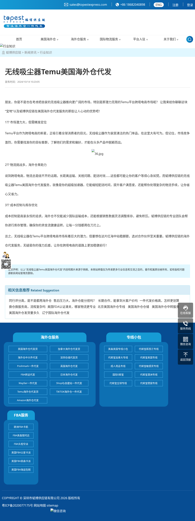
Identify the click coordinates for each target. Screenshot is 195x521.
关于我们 (170, 39)
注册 (175, 5)
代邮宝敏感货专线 (149, 366)
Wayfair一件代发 (28, 383)
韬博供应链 (13, 52)
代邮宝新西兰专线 (149, 349)
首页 (19, 39)
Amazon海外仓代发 (28, 400)
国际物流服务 (109, 39)
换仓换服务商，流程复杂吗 (27, 307)
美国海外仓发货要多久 (24, 313)
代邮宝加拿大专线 (118, 357)
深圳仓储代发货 (69, 357)
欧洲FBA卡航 (21, 426)
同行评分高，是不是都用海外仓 (30, 301)
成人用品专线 (118, 366)
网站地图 (40, 505)
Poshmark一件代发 (28, 366)
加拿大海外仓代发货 (69, 349)
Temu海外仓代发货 (27, 391)
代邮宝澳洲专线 (148, 374)
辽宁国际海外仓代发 (56, 313)
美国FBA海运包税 (21, 469)
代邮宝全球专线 (118, 383)
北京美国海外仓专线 (111, 307)
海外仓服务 (78, 39)
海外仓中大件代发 (28, 357)
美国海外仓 (48, 39)
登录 (190, 5)
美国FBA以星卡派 (21, 452)
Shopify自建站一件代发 (69, 383)
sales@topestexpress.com (88, 4)
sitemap (52, 505)
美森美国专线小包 (118, 349)
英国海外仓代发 (69, 366)
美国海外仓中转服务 (165, 307)
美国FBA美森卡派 (21, 461)
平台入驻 (139, 39)
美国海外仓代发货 (28, 349)
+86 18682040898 (132, 4)
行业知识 (46, 52)
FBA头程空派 (21, 444)
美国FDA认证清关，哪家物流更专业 (71, 307)
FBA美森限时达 (21, 435)
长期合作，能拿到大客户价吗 (118, 301)
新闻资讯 (30, 52)
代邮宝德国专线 (148, 383)
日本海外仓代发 (69, 374)
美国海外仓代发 (48, 111)
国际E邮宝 (118, 374)
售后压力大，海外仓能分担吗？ (75, 301)
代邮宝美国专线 (148, 357)
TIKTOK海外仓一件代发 (69, 391)
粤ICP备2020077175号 (17, 505)
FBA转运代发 (28, 374)
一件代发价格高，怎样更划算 (159, 301)
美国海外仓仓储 (138, 307)
